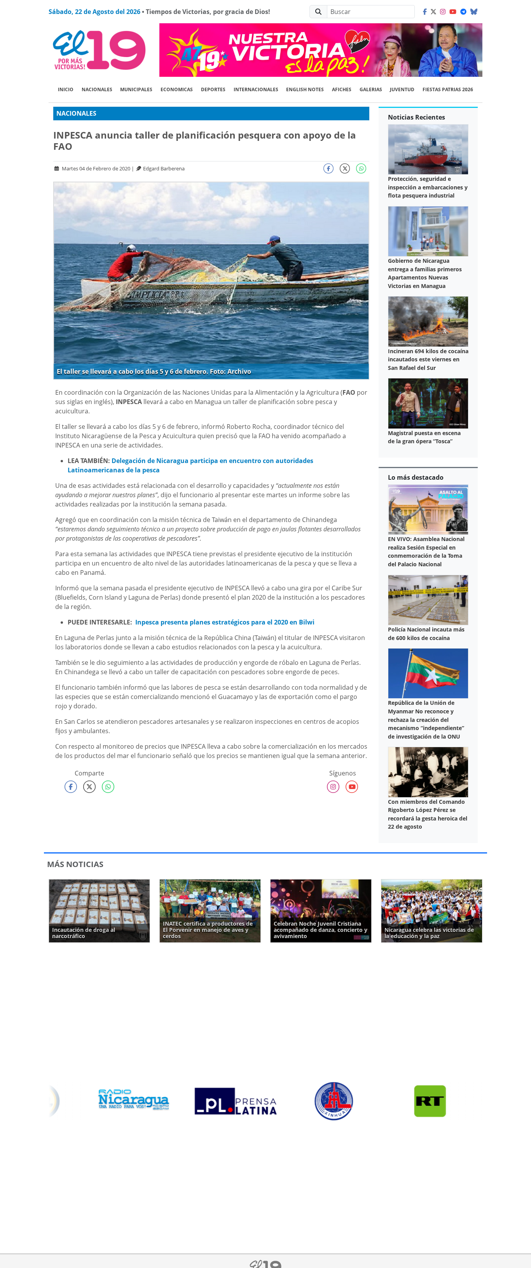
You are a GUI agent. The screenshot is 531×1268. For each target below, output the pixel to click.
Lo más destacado (416, 477)
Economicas (177, 89)
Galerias (371, 89)
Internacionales (256, 89)
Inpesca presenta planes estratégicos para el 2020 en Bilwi (224, 622)
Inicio (65, 89)
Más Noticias (75, 864)
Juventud (402, 89)
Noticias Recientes (416, 117)
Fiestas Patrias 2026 (448, 89)
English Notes (305, 89)
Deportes (213, 89)
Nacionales (97, 89)
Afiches (341, 89)
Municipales (136, 89)
